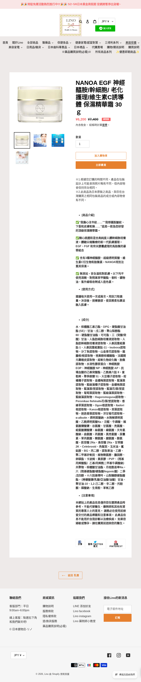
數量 (78, 137)
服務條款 (48, 611)
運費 (104, 124)
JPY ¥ (17, 655)
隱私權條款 (49, 616)
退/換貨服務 (50, 621)
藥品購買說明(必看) (54, 626)
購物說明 (48, 606)
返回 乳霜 (73, 575)
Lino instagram (82, 616)
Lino (46, 674)
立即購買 (101, 165)
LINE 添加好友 (82, 606)
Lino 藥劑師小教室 (84, 621)
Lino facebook (81, 611)
